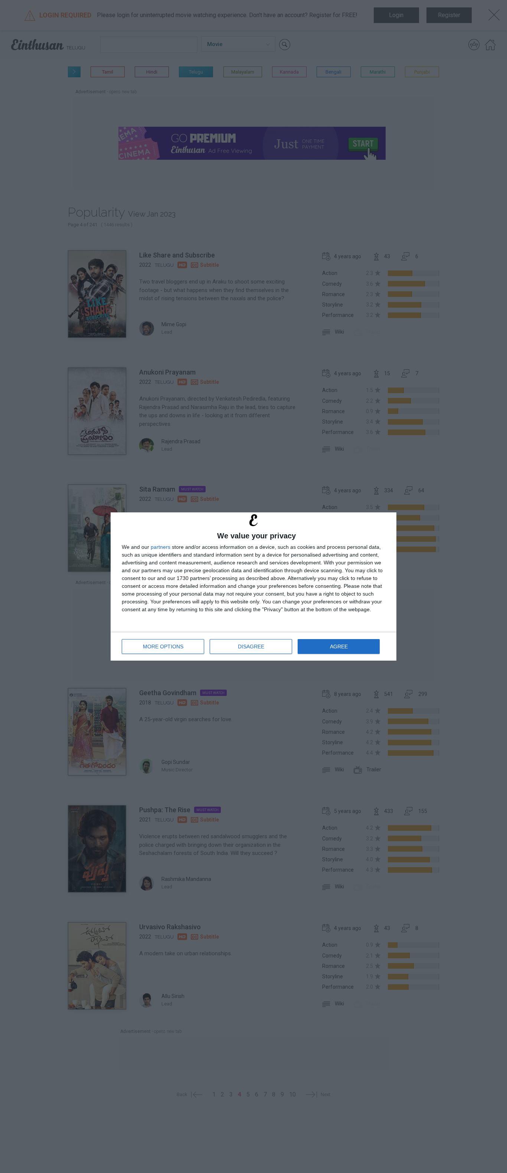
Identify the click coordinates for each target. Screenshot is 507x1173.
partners (160, 547)
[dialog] (253, 586)
